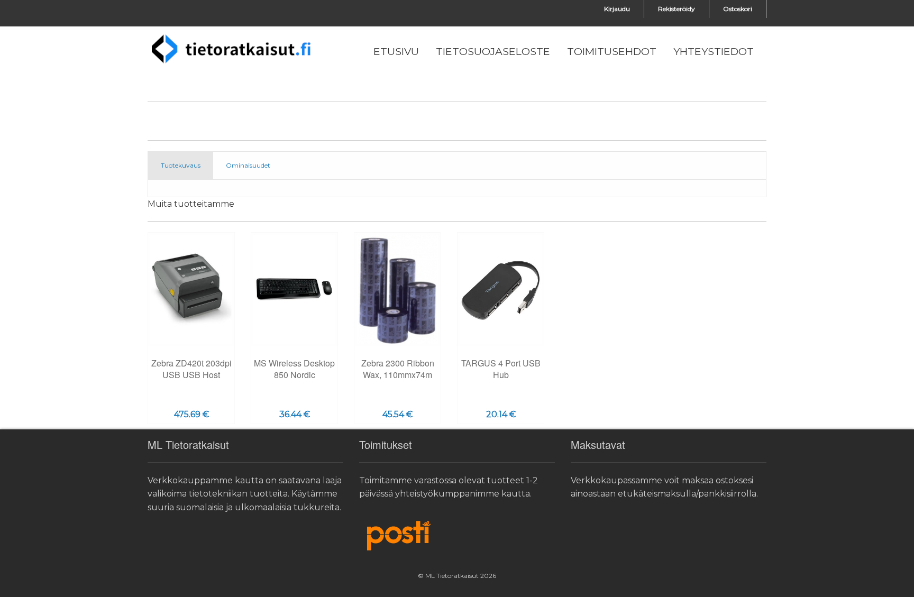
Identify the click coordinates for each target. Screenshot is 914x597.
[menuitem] (396, 52)
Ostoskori (737, 9)
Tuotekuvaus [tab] (180, 165)
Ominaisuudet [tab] (248, 165)
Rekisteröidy (676, 9)
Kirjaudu (617, 9)
